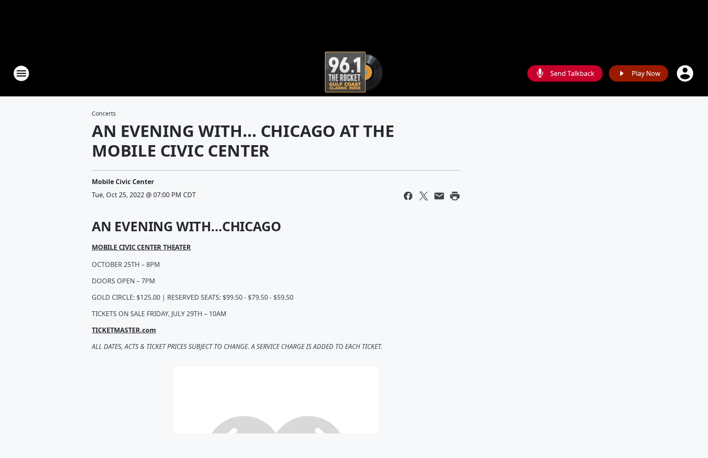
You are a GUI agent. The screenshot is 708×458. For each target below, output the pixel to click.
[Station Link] (354, 73)
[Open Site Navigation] (21, 73)
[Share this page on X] (423, 196)
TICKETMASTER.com (124, 330)
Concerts (104, 113)
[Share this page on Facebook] (408, 196)
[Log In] (686, 73)
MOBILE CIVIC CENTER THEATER (141, 247)
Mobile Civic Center (123, 181)
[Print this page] (455, 196)
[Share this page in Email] (439, 196)
